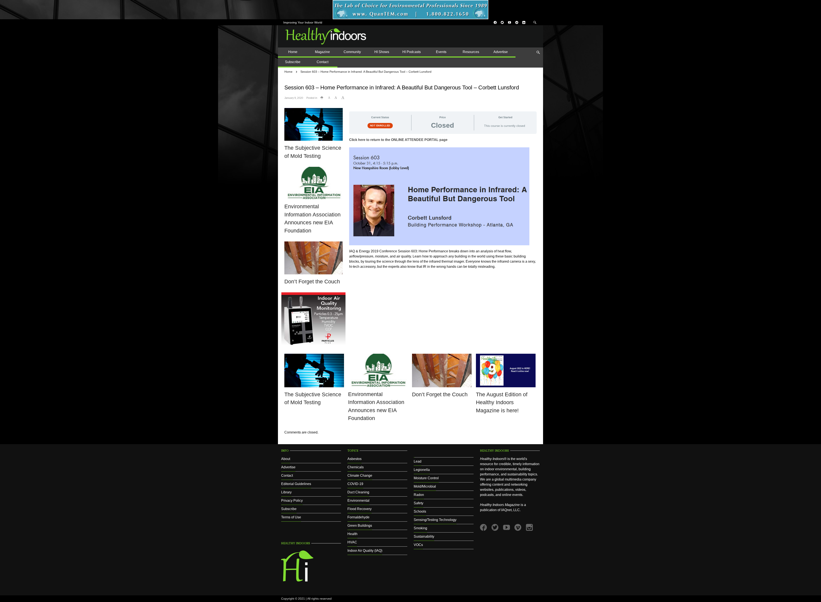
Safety (418, 503)
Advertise (288, 467)
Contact (287, 475)
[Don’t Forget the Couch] (313, 257)
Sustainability (424, 536)
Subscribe (289, 509)
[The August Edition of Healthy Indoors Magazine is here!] (506, 370)
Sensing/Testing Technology (435, 520)
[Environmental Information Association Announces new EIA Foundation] (313, 183)
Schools (420, 511)
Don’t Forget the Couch (312, 281)
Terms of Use (291, 517)
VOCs (418, 545)
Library (286, 492)
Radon (419, 495)
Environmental (358, 500)
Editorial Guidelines (296, 484)
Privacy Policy (292, 500)
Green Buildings (359, 525)
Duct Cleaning (358, 492)
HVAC (352, 542)
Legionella (422, 470)
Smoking (420, 528)
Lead (417, 461)
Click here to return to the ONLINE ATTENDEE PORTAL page (398, 140)
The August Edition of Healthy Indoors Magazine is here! (501, 402)
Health (352, 534)
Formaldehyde (358, 517)
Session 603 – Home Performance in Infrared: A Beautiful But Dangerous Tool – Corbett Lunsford (365, 71)
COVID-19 (355, 484)
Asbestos (354, 459)
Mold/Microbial (425, 486)
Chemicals (355, 467)
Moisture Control (426, 478)
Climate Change (359, 475)
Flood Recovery (359, 509)
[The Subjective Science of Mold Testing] (313, 124)
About (285, 459)
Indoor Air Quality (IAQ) (364, 550)
